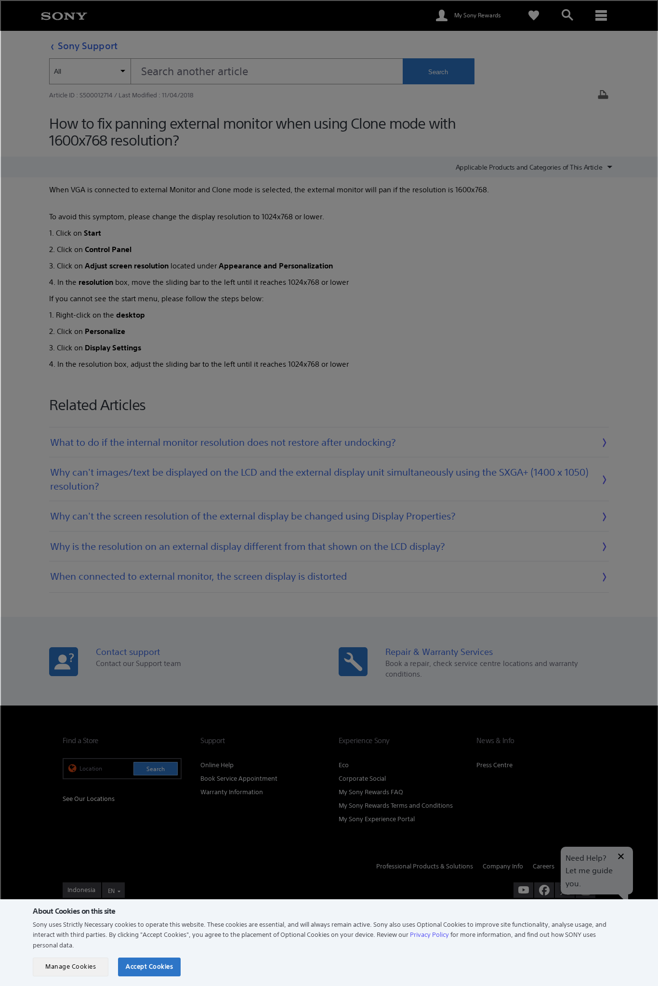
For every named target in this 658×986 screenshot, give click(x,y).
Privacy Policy (429, 935)
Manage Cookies (70, 966)
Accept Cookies (149, 966)
